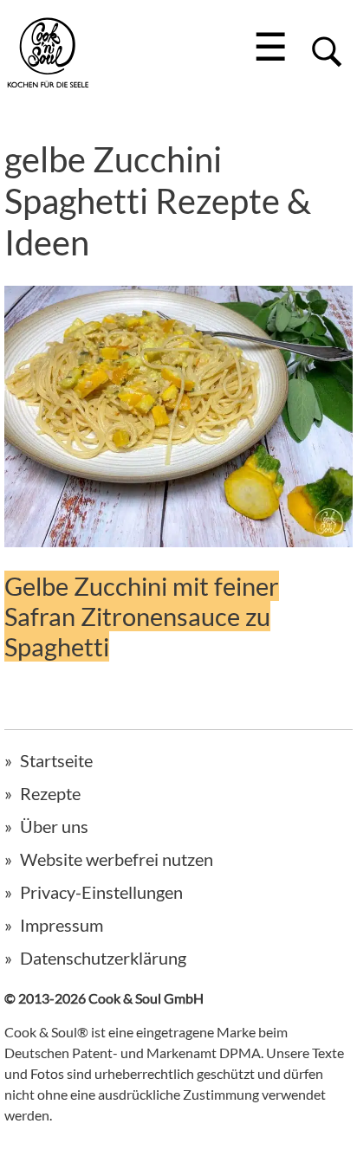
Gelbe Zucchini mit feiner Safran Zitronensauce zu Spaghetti (141, 616)
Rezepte (50, 793)
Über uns (54, 826)
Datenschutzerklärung (103, 957)
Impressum (61, 924)
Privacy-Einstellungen (101, 892)
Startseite (56, 760)
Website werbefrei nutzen (116, 859)
